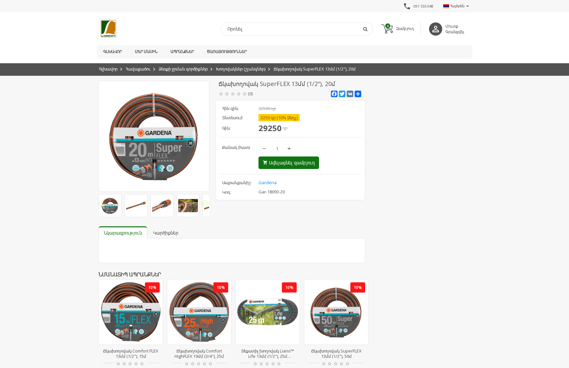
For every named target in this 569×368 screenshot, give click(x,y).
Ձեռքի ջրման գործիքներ (183, 69)
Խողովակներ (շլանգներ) (240, 69)
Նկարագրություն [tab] (123, 233)
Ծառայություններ (227, 51)
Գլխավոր (112, 51)
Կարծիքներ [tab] (165, 233)
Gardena (267, 182)
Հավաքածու (138, 69)
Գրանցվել (455, 32)
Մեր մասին (146, 51)
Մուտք (452, 26)
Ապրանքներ (182, 51)
